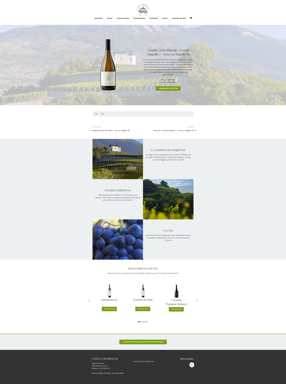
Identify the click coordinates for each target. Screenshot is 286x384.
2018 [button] (96, 114)
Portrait (109, 18)
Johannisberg (109, 299)
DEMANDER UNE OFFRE (168, 88)
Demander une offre (179, 18)
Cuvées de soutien (123, 18)
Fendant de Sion (142, 299)
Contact (165, 18)
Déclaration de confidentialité (113, 373)
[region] (143, 303)
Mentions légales (97, 373)
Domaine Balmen (139, 18)
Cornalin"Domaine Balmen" (176, 300)
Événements (153, 18)
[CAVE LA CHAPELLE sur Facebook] (191, 364)
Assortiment (98, 18)
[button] (89, 300)
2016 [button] (102, 114)
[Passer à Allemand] (191, 18)
